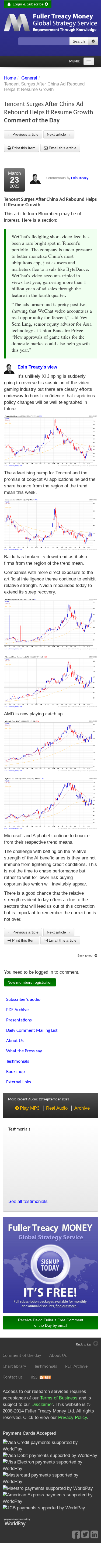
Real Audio (57, 1108)
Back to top (85, 955)
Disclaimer (42, 1404)
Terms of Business (59, 1398)
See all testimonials (28, 1201)
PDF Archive (76, 1366)
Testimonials (45, 1366)
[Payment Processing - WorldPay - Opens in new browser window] (21, 1522)
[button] (93, 41)
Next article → (59, 134)
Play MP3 (29, 1108)
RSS (34, 1377)
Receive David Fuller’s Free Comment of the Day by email (50, 1323)
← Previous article (23, 134)
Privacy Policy (72, 1417)
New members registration (30, 982)
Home (10, 78)
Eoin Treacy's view (37, 367)
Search (79, 41)
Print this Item (23, 148)
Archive (82, 1108)
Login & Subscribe (28, 4)
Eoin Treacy (79, 178)
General (29, 78)
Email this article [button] (62, 148)
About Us (58, 1355)
